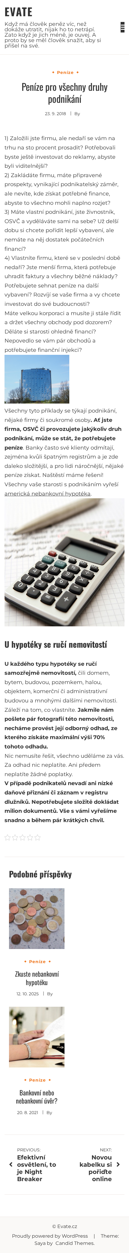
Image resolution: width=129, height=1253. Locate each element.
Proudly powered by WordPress (50, 1236)
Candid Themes (75, 1243)
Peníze (65, 72)
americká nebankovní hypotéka (47, 493)
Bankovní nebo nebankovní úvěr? (37, 1097)
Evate (18, 11)
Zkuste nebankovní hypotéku (37, 978)
